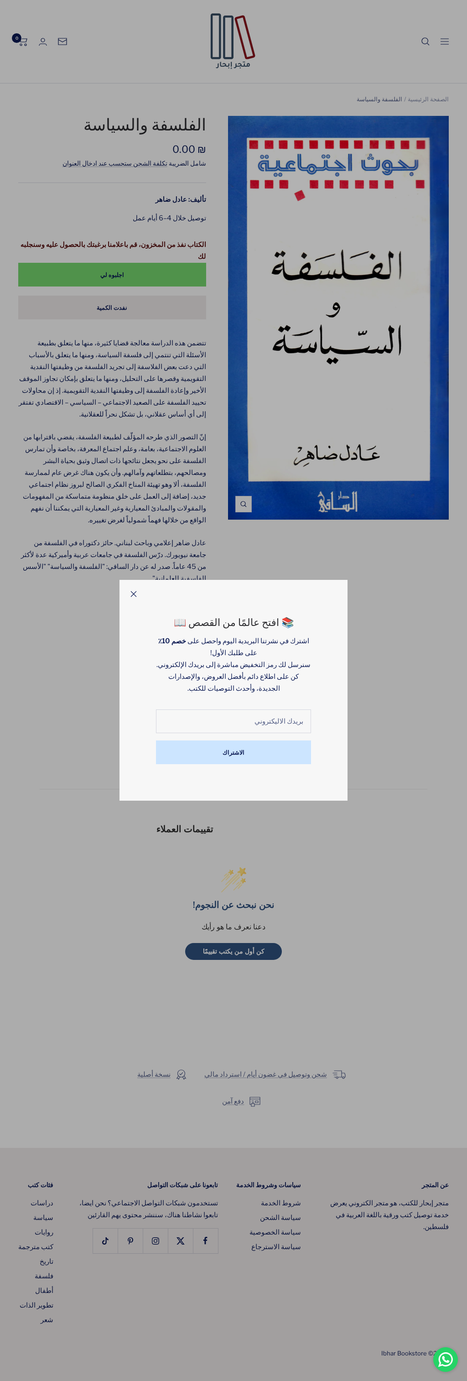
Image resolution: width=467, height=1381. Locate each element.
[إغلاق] (133, 594)
